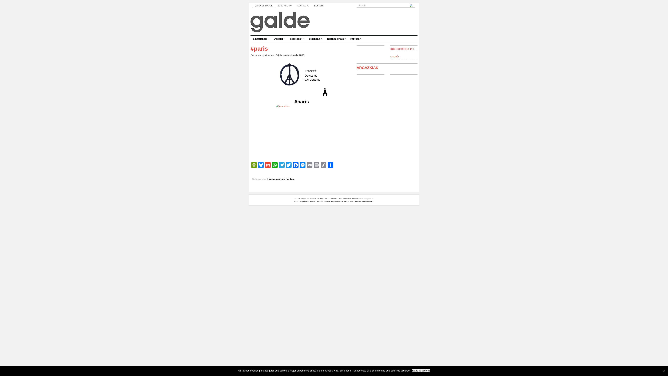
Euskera (319, 6)
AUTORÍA (394, 57)
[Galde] (334, 22)
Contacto (303, 6)
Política (290, 179)
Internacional (276, 179)
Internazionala (336, 38)
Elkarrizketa (261, 38)
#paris (302, 101)
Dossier (279, 38)
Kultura (355, 38)
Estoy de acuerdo (421, 370)
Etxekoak (315, 38)
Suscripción (285, 6)
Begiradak (297, 38)
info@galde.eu (368, 198)
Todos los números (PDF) (402, 49)
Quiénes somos (263, 6)
